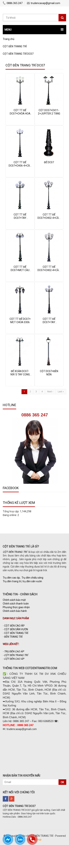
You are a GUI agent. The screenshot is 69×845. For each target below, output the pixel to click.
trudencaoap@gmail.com (45, 3)
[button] (34, 29)
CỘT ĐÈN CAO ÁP (14, 625)
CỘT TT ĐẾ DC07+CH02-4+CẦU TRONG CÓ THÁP (49, 270)
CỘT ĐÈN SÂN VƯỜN (16, 629)
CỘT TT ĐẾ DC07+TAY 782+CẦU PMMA (49, 322)
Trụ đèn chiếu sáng (32, 577)
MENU (8, 29)
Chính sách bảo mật (14, 599)
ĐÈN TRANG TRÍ (13, 636)
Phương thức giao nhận (16, 607)
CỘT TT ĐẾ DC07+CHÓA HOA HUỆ (20, 113)
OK (62, 782)
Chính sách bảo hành (15, 610)
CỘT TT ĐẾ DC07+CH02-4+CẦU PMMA (49, 218)
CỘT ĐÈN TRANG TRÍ (16, 633)
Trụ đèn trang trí (12, 581)
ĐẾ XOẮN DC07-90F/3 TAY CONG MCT (20, 374)
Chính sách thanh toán (16, 603)
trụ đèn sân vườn (32, 581)
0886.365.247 (14, 3)
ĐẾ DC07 (49, 162)
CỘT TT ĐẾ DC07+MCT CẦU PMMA (20, 270)
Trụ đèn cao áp (11, 577)
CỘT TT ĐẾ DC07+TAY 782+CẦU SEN (20, 218)
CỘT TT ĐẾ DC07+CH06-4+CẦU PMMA (20, 165)
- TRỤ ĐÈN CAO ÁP (13, 651)
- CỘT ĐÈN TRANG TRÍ (16, 655)
